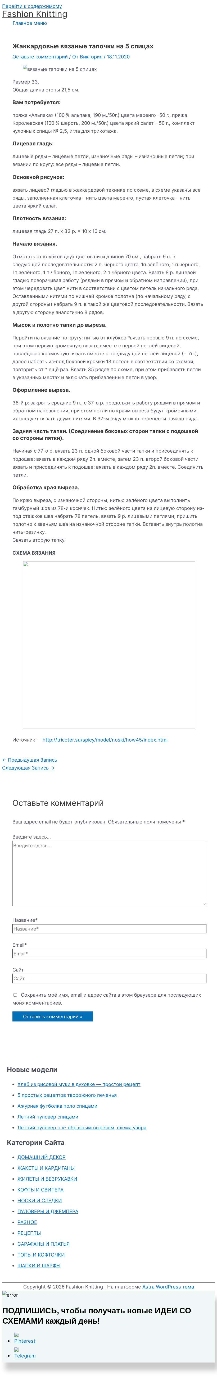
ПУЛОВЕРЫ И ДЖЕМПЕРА (47, 1211)
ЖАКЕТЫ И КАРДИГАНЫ (46, 1168)
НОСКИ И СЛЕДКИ (39, 1200)
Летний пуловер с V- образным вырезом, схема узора (81, 1127)
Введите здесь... (31, 837)
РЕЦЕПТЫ (29, 1233)
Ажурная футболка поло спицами (57, 1106)
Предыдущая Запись (29, 760)
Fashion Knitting (34, 14)
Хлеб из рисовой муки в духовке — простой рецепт (79, 1084)
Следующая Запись (28, 768)
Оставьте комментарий (40, 56)
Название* (25, 920)
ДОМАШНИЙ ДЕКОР (41, 1157)
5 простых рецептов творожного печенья (67, 1095)
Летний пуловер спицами (47, 1117)
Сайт (18, 970)
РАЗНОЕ (27, 1222)
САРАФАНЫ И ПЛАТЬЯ (43, 1244)
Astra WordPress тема (168, 1287)
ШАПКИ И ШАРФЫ (38, 1265)
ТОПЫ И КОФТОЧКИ (41, 1255)
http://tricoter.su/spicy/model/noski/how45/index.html (105, 740)
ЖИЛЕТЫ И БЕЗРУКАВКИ (47, 1179)
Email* (19, 945)
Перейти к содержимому (32, 6)
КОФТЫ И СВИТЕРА (40, 1190)
